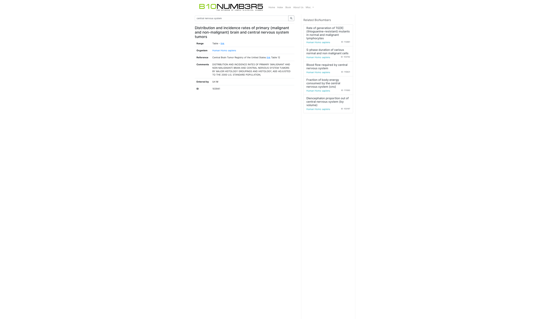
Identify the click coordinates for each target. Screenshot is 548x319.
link (222, 43)
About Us (298, 7)
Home (272, 7)
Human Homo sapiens (224, 50)
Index (280, 7)
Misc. (309, 7)
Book (288, 7)
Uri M (215, 81)
